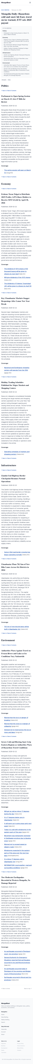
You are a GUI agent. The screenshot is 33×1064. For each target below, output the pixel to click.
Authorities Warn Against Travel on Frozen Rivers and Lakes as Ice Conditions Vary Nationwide (16, 65)
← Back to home (5, 988)
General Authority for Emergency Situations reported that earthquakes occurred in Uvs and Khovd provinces (17, 960)
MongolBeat (6, 3)
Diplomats (3, 1043)
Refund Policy (20, 1048)
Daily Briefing (4, 1017)
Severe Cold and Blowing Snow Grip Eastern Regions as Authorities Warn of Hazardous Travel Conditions (16, 70)
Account (3, 1031)
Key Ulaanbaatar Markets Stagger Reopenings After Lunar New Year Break (16, 45)
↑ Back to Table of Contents (8, 90)
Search (3, 1022)
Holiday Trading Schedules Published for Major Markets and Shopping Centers (16, 49)
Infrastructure (6, 52)
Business (3, 1045)
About (2, 1034)
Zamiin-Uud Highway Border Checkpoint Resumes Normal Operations (17, 55)
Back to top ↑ (28, 988)
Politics (5, 31)
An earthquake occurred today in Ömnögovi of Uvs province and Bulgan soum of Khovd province (17, 971)
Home (2, 1014)
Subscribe (4, 1029)
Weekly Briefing (5, 1019)
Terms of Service (21, 1045)
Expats (2, 1050)
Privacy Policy (20, 1043)
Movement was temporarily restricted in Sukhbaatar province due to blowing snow (17, 838)
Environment (6, 63)
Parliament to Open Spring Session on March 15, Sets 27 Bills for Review (16, 33)
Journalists (3, 1052)
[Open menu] (30, 2)
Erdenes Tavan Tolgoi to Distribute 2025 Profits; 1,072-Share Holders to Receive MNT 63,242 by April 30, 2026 (16, 41)
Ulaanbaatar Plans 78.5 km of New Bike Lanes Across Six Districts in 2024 (16, 59)
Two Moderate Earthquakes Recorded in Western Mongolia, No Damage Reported (16, 74)
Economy (5, 37)
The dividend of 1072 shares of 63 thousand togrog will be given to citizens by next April (16, 271)
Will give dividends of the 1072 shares (17, 277)
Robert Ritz (18, 1059)
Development (4, 1048)
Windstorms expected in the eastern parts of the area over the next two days (17, 853)
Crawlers (19, 1050)
